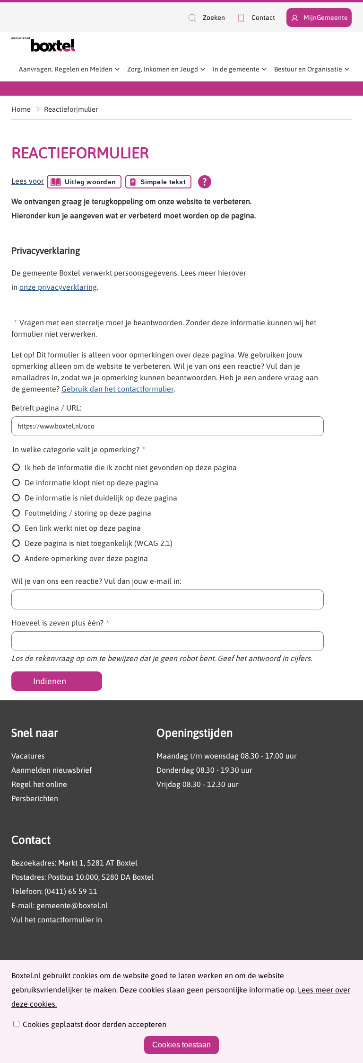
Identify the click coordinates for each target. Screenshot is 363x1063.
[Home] (43, 44)
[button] (206, 17)
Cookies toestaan (181, 1045)
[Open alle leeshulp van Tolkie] (204, 181)
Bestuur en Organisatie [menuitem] (308, 69)
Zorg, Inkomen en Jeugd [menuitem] (162, 69)
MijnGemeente (325, 17)
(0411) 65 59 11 (70, 891)
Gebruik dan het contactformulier (117, 388)
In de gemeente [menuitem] (236, 69)
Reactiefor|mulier (71, 109)
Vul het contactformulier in (56, 919)
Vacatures (28, 755)
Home (21, 109)
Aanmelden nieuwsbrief (51, 770)
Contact (263, 17)
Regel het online (39, 784)
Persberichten (34, 798)
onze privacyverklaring (58, 287)
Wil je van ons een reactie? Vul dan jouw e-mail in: (96, 581)
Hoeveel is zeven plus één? (57, 622)
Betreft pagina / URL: (46, 407)
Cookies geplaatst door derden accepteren (94, 1024)
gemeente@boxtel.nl (72, 905)
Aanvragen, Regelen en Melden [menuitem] (65, 69)
